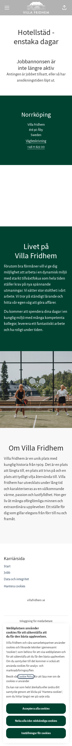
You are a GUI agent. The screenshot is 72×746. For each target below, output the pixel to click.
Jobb (7, 572)
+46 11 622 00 (36, 147)
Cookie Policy (26, 676)
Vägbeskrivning (36, 141)
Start (7, 566)
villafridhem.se (36, 600)
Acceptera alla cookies (36, 708)
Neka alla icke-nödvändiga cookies (36, 720)
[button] (64, 7)
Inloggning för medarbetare (36, 621)
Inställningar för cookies (36, 733)
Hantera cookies (14, 586)
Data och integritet (16, 579)
